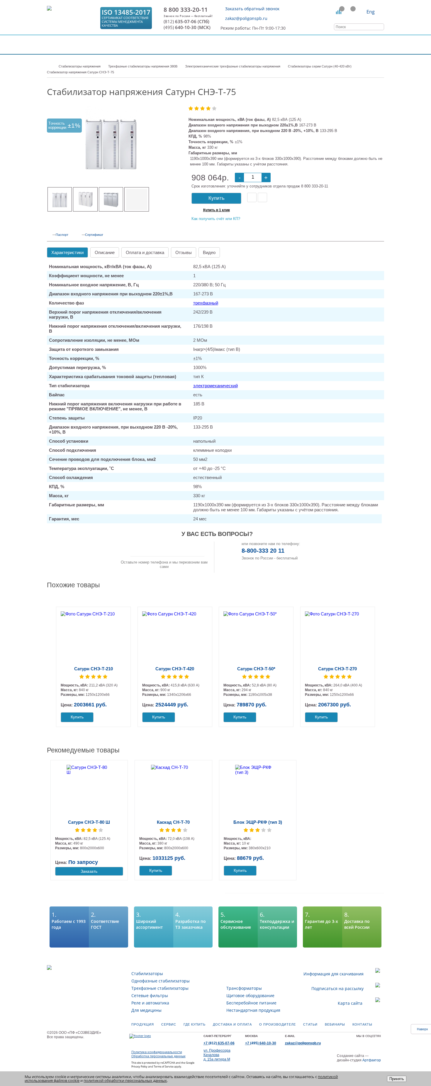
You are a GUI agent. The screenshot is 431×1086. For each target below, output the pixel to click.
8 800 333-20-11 (186, 9)
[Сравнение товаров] (339, 12)
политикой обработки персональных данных (125, 1080)
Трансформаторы (244, 988)
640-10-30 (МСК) (187, 27)
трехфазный (205, 302)
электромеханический (215, 385)
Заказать (89, 871)
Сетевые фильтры (149, 995)
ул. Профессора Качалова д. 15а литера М (216, 1054)
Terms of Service (164, 1066)
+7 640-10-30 (260, 1043)
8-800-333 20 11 (263, 550)
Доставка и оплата (232, 1024)
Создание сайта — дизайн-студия (359, 1058)
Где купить (195, 1024)
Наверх (422, 1029)
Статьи (310, 1024)
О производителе (277, 1024)
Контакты (362, 1024)
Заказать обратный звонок (252, 8)
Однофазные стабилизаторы (160, 981)
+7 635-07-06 (219, 1043)
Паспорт (62, 234)
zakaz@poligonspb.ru (246, 18)
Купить (216, 198)
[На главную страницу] (72, 18)
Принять (396, 1079)
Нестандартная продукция (253, 1010)
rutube (372, 1041)
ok (347, 1041)
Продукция (142, 1024)
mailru (354, 1041)
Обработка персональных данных (158, 1056)
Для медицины (146, 1010)
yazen (360, 1041)
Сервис (168, 1024)
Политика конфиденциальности (156, 1052)
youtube (366, 1041)
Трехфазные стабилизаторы (160, 988)
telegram (378, 1041)
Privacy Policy (139, 1066)
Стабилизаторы (147, 973)
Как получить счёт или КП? (215, 218)
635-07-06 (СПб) (186, 21)
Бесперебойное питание (251, 1003)
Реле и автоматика (150, 1003)
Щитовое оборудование (250, 995)
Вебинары (335, 1024)
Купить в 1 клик (216, 210)
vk (341, 1041)
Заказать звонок (167, 549)
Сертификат (94, 234)
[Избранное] (350, 12)
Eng (370, 12)
